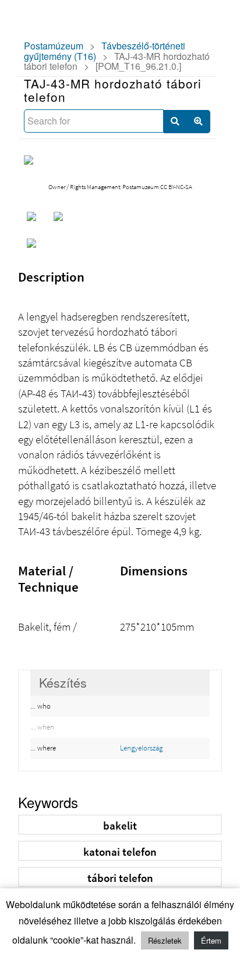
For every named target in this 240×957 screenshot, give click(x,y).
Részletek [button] (165, 940)
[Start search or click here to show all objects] (175, 121)
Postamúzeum (53, 45)
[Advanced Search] (198, 121)
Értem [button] (211, 940)
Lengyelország (141, 748)
